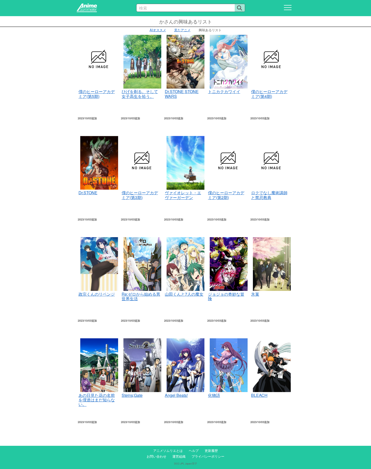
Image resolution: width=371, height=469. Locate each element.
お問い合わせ (156, 456)
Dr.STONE (87, 193)
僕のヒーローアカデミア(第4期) (269, 94)
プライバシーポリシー (208, 456)
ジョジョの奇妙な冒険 (226, 296)
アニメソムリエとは (168, 450)
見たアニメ (182, 29)
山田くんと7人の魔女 (184, 294)
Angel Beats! (176, 395)
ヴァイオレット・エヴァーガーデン (183, 195)
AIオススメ (158, 29)
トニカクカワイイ (224, 91)
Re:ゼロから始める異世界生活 (141, 296)
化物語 (214, 395)
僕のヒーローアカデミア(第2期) (226, 195)
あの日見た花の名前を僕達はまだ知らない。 (96, 399)
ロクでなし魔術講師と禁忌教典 (269, 195)
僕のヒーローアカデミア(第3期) (140, 195)
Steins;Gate (132, 395)
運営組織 (179, 456)
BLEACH (259, 395)
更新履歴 (211, 450)
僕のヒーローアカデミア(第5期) (96, 94)
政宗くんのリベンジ (96, 294)
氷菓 (255, 294)
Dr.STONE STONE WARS (182, 94)
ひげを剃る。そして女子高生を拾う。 (140, 94)
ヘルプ (194, 450)
